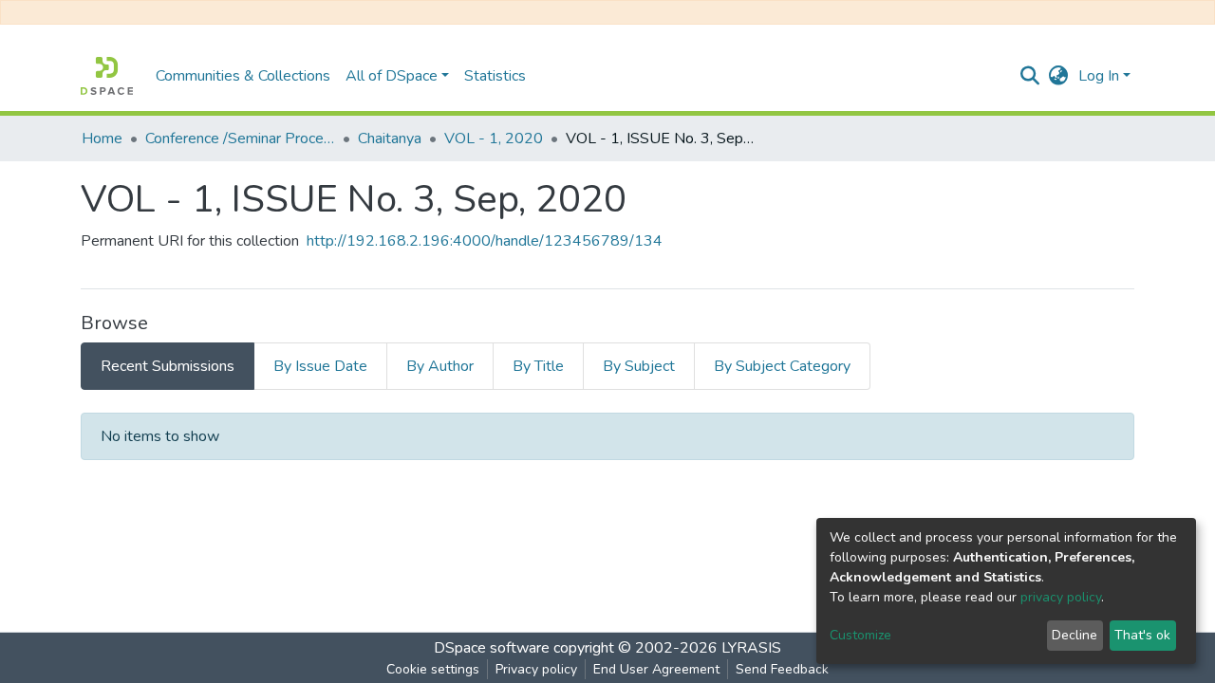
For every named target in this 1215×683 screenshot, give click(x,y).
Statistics (495, 75)
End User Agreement (656, 669)
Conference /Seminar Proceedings (240, 138)
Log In (1098, 75)
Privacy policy (536, 669)
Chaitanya (389, 138)
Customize (860, 635)
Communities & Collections (243, 75)
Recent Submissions (167, 366)
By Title (538, 366)
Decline (1074, 635)
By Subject (639, 366)
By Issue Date (320, 366)
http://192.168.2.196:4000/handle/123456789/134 (485, 241)
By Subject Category (782, 366)
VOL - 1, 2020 (493, 138)
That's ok (1142, 635)
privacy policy (1060, 597)
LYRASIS (751, 647)
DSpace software (492, 647)
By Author (440, 366)
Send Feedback (782, 669)
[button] (1059, 76)
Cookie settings (432, 669)
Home (102, 138)
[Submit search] (1030, 76)
